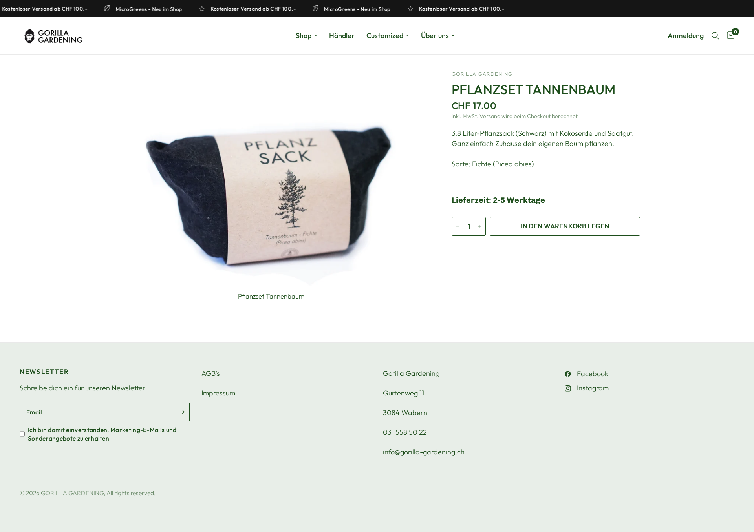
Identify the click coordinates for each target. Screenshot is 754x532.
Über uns (435, 35)
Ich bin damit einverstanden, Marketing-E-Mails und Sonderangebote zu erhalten (102, 434)
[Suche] (715, 35)
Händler (342, 35)
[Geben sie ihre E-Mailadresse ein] (182, 412)
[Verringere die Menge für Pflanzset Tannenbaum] (458, 226)
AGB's (210, 373)
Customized (384, 35)
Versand (489, 116)
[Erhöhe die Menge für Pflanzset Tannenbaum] (479, 226)
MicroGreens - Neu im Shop (152, 9)
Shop (303, 35)
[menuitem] (306, 36)
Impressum (218, 392)
